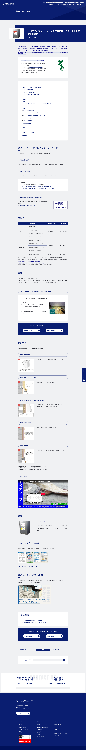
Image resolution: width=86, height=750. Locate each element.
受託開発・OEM (40, 732)
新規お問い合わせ (58, 724)
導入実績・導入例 (70, 4)
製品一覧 (38, 734)
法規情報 (56, 732)
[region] (43, 239)
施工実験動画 (27, 123)
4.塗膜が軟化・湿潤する (29, 118)
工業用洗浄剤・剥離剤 (41, 726)
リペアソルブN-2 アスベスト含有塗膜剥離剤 (60, 649)
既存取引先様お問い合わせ (60, 726)
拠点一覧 (21, 731)
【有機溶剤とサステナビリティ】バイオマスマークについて (33, 622)
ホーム (20, 724)
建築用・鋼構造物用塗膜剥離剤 (42, 727)
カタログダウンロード (27, 130)
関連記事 (24, 135)
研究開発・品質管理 (22, 727)
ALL (43, 650)
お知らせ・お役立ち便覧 (41, 737)
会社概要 (21, 732)
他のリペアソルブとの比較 (28, 132)
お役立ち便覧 (63, 4)
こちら (41, 527)
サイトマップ (57, 735)
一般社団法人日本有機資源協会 (35, 67)
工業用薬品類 (39, 729)
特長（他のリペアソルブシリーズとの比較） (32, 87)
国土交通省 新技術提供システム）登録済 (33, 94)
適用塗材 (24, 99)
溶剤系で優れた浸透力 (29, 92)
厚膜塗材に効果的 (28, 89)
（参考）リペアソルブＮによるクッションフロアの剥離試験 (37, 103)
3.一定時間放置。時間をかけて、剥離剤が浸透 (34, 115)
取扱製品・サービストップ (42, 724)
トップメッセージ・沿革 (23, 729)
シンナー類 (39, 731)
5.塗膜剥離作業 (27, 120)
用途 (23, 101)
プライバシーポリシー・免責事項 (61, 733)
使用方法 (24, 108)
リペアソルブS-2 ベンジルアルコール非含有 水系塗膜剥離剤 (26, 649)
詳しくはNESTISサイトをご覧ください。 (27, 205)
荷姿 (23, 127)
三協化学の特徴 (22, 726)
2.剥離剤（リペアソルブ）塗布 (31, 113)
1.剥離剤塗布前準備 (28, 110)
